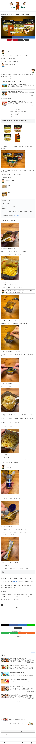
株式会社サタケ (15, 581)
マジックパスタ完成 (14, 114)
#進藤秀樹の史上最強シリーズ (11, 212)
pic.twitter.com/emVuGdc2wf (22, 212)
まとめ (11, 116)
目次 (16, 109)
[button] (23, 40)
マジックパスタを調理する (15, 113)
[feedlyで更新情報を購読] (9, 633)
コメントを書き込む (18, 731)
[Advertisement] (18, 46)
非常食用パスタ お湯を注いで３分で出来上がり (18, 111)
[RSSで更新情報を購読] (26, 633)
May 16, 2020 (16, 215)
